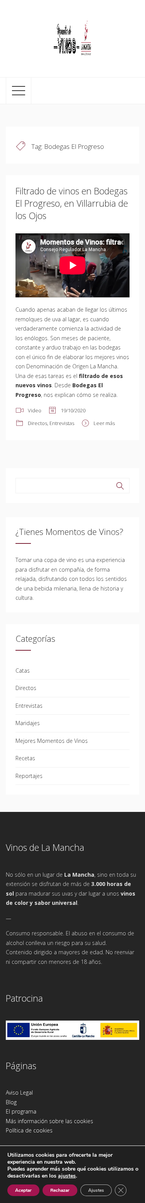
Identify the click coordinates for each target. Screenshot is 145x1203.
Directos (37, 423)
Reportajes (29, 776)
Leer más (104, 423)
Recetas (25, 758)
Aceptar (23, 1190)
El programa (21, 1111)
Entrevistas (61, 423)
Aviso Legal (19, 1092)
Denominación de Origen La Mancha (71, 366)
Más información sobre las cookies (49, 1121)
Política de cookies (29, 1130)
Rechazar (60, 1190)
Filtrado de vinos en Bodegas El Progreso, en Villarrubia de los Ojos (71, 203)
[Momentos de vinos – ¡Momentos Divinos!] (72, 37)
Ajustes (96, 1190)
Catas (22, 670)
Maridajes (27, 723)
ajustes (67, 1176)
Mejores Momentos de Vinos (51, 740)
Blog (11, 1102)
